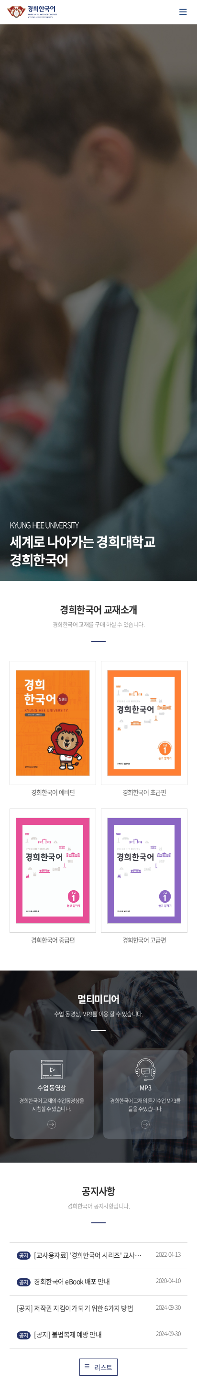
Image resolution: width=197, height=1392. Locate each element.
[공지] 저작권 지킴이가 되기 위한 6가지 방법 (75, 1308)
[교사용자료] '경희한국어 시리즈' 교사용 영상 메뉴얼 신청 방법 (83, 1255)
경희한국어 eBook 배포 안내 (64, 1281)
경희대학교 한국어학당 (32, 12)
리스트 (103, 1367)
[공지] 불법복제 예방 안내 (60, 1334)
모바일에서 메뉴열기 (183, 12)
